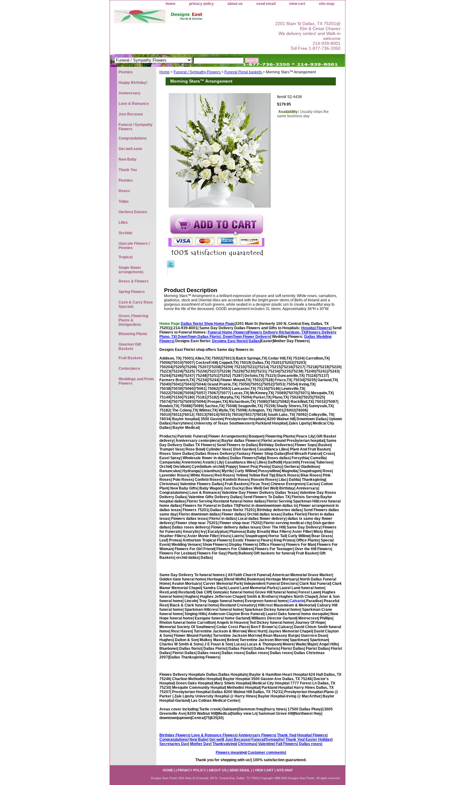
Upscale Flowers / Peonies (134, 245)
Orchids (125, 233)
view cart (297, 4)
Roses (124, 191)
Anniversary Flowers (256, 735)
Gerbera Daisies (133, 212)
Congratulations (173, 739)
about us (235, 4)
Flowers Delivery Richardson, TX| (277, 332)
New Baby (198, 739)
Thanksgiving (224, 744)
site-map (326, 4)
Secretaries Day (173, 744)
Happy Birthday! (133, 82)
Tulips (124, 201)
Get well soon (130, 149)
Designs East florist (229, 341)
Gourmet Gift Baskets (130, 346)
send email (265, 4)
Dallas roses (310, 744)
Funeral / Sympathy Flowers (197, 72)
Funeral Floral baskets (243, 72)
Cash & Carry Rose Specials (136, 304)
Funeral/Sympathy (267, 739)
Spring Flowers (132, 292)
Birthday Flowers (174, 735)
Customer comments (266, 752)
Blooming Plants (133, 334)
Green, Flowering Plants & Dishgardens (133, 320)
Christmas (247, 744)
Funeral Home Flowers (227, 332)
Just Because (237, 739)
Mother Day (200, 744)
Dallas (254, 341)
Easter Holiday (319, 739)
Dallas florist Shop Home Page (207, 323)
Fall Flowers (286, 744)
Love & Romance (134, 103)
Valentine (266, 744)
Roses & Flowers (134, 281)
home (171, 4)
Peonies (126, 72)
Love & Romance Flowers (213, 735)
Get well (216, 739)
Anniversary (130, 93)
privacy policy (201, 4)
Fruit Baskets (130, 358)
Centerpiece (129, 368)
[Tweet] (170, 266)
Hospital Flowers (316, 328)
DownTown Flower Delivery (246, 336)
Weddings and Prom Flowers (136, 381)
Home (164, 72)
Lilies (123, 222)
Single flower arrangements (131, 269)
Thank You (286, 735)
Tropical (125, 257)
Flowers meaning (231, 752)
